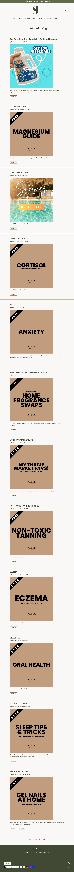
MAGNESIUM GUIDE (19, 106)
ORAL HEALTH (16, 638)
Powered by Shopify (66, 867)
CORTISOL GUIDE (17, 238)
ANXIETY (14, 304)
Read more (13, 96)
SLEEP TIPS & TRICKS (19, 703)
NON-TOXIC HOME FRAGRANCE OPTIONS (29, 372)
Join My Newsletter (44, 852)
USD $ (7, 863)
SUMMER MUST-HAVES (20, 172)
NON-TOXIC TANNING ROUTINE (24, 506)
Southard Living (57, 867)
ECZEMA (13, 572)
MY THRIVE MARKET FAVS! (22, 440)
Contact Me (34, 852)
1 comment (22, 828)
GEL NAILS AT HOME (19, 771)
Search (27, 852)
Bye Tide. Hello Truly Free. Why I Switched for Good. (34, 39)
